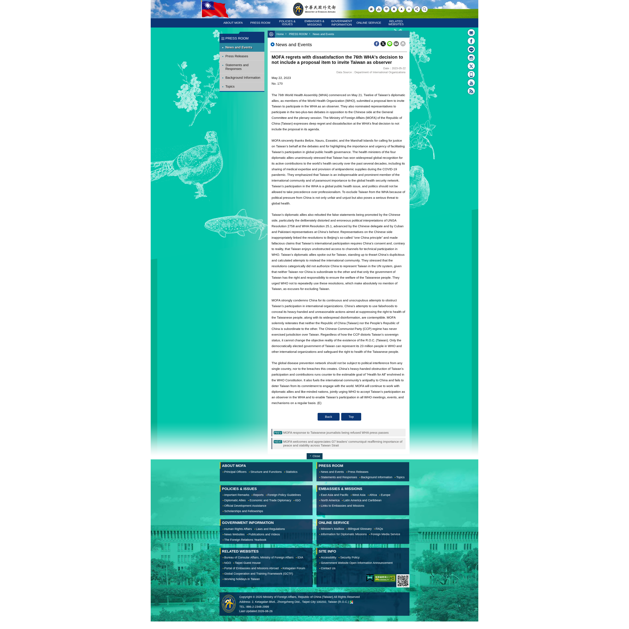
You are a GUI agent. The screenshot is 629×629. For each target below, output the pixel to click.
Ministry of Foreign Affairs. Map (351, 602)
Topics (230, 86)
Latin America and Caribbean (362, 500)
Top (351, 416)
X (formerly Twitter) (383, 43)
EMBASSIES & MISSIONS (315, 22)
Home (280, 34)
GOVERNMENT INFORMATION (342, 22)
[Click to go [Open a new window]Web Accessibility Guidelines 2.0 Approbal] (385, 578)
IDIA (300, 557)
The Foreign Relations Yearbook (245, 539)
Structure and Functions (266, 471)
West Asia (358, 495)
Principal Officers (235, 471)
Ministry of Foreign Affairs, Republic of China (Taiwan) (314, 9)
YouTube (471, 82)
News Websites (234, 534)
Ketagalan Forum (294, 568)
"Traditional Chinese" (386, 9)
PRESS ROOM (260, 22)
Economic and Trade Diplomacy (270, 500)
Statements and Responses (236, 67)
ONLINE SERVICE (368, 22)
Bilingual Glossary (360, 529)
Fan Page (471, 41)
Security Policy (350, 557)
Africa (373, 495)
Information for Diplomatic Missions (344, 534)
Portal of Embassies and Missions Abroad (251, 568)
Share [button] (417, 9)
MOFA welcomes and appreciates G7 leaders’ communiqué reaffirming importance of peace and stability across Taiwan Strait (342, 443)
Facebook (376, 43)
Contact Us (328, 568)
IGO (298, 500)
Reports (258, 495)
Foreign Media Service (385, 534)
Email (396, 43)
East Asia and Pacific (334, 495)
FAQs (379, 529)
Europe (385, 495)
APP (471, 74)
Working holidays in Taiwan (242, 579)
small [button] (409, 9)
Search (424, 9)
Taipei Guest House (248, 562)
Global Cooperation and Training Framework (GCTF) (258, 573)
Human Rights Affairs (238, 529)
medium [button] (401, 9)
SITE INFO (327, 551)
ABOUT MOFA (233, 22)
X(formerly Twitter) (471, 66)
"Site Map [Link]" (379, 9)
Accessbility (328, 557)
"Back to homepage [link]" (371, 9)
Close (316, 456)
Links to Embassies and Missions (342, 505)
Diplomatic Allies (235, 500)
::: (221, 35)
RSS (471, 91)
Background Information (242, 77)
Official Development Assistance (245, 505)
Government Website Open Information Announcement (357, 562)
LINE (471, 49)
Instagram (471, 57)
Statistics (291, 471)
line (389, 43)
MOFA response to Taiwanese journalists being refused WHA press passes (336, 432)
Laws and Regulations (270, 529)
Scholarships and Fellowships (243, 511)
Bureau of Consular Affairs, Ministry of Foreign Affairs (259, 557)
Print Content (403, 43)
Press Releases (236, 56)
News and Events (238, 47)
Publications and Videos (264, 534)
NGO (227, 562)
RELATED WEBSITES (396, 23)
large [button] (394, 9)
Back (328, 416)
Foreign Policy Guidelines (284, 495)
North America (330, 500)
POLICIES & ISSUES (287, 23)
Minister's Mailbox (471, 32)
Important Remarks (236, 495)
